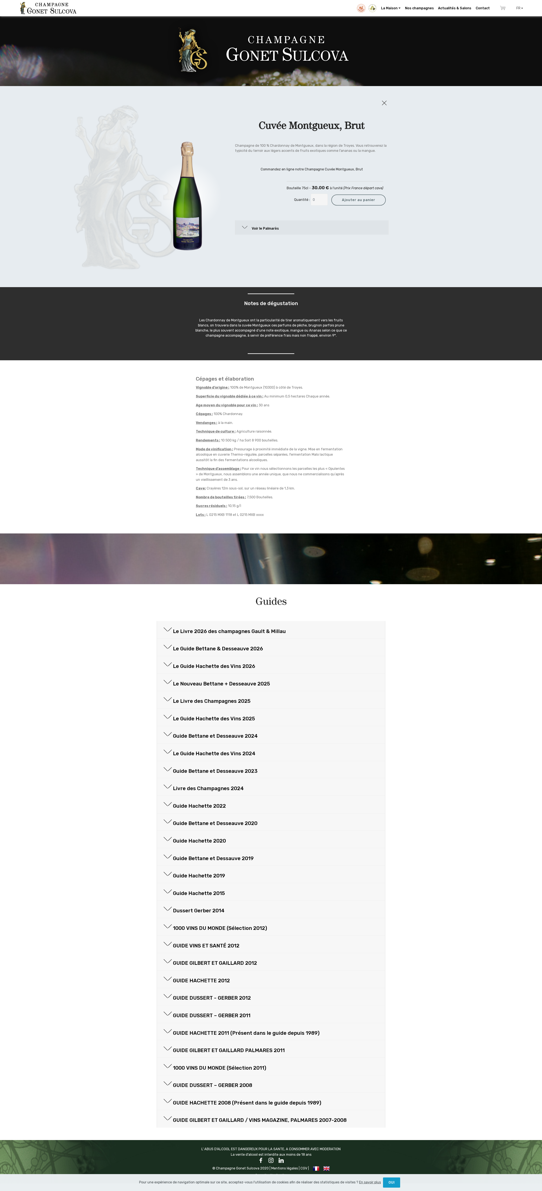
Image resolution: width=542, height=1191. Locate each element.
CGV (303, 1168)
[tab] (312, 227)
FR (518, 8)
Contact (483, 8)
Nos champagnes (419, 8)
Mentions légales (284, 1168)
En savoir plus (370, 1182)
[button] (312, 227)
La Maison (389, 8)
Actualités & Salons (454, 8)
